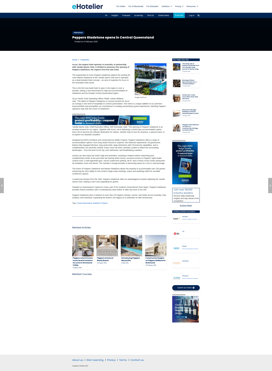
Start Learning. (95, 360)
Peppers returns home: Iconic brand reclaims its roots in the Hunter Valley (83, 261)
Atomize (185, 276)
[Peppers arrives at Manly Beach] (107, 245)
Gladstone (97, 203)
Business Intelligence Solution (189, 219)
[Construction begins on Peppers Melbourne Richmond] (155, 245)
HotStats (185, 261)
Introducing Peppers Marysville (130, 259)
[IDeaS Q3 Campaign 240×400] (185, 184)
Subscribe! (186, 205)
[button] (171, 6)
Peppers (104, 203)
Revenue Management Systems (190, 248)
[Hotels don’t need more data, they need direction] (176, 98)
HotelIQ (185, 217)
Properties (84, 60)
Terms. (123, 360)
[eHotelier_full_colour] (87, 6)
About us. (77, 360)
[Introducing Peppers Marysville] (131, 245)
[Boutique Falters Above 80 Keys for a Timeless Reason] (176, 83)
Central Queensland (84, 203)
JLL (183, 231)
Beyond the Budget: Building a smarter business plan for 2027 (190, 111)
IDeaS (184, 246)
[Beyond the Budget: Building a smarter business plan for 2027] (176, 113)
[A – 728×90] (111, 124)
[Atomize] (176, 278)
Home (74, 60)
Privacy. (111, 360)
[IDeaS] (176, 248)
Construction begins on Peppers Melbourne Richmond (155, 260)
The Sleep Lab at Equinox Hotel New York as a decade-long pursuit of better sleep (190, 66)
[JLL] (176, 233)
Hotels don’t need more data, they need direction (190, 96)
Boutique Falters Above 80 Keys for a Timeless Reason (189, 82)
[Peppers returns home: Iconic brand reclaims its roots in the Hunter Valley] (83, 245)
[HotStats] (176, 263)
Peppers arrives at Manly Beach (105, 259)
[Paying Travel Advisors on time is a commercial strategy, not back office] (176, 128)
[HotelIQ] (176, 218)
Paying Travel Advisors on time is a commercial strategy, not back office (190, 127)
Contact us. (137, 360)
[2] (185, 322)
